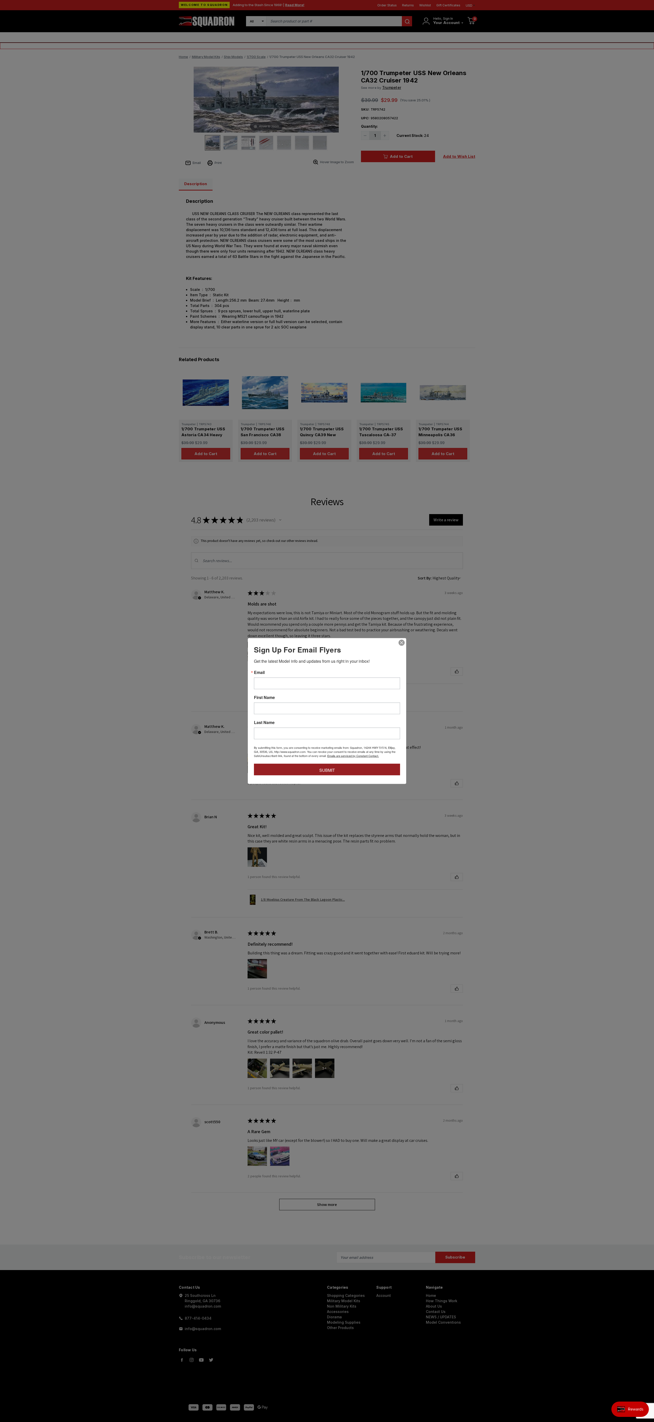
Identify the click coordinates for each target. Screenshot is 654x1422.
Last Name (264, 722)
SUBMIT (327, 770)
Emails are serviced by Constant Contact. (353, 756)
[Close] (402, 643)
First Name (264, 697)
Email (259, 672)
